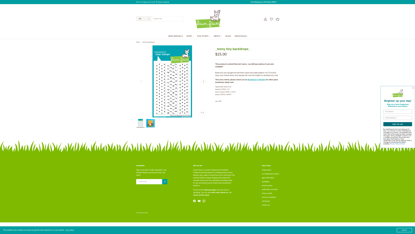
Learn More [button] (69, 230)
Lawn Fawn (144, 213)
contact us (266, 205)
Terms (403, 144)
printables (266, 182)
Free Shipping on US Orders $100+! (264, 2)
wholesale (266, 201)
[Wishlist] (271, 19)
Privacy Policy (394, 144)
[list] (172, 81)
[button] (277, 19)
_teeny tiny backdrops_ (148, 42)
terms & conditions (269, 197)
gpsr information (268, 178)
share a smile (267, 193)
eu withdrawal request (270, 174)
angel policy (266, 170)
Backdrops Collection (257, 80)
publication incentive (270, 189)
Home (138, 42)
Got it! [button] (404, 230)
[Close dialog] (413, 88)
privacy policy (267, 185)
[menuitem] (175, 36)
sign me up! (397, 124)
